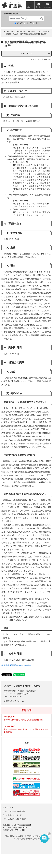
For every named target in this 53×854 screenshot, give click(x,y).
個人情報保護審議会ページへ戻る (16, 665)
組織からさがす (24, 31)
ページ (29, 23)
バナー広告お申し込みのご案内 (15, 819)
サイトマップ (8, 808)
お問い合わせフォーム (14, 701)
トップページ (11, 31)
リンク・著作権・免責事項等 (14, 811)
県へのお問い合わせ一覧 (12, 815)
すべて (20, 23)
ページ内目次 (27, 53)
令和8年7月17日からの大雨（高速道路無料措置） (24, 720)
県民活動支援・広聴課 (14, 690)
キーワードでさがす (12, 13)
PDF (37, 23)
